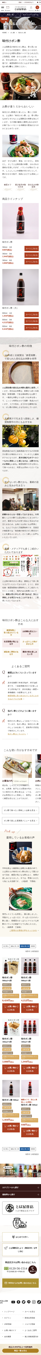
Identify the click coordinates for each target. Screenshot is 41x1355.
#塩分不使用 (21, 38)
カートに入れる (32, 248)
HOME (4, 33)
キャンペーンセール (30, 15)
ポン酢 (12, 33)
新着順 (33, 946)
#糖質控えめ (8, 38)
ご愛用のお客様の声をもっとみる (23, 930)
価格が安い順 (15, 946)
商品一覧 (10, 15)
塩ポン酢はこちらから (17, 734)
